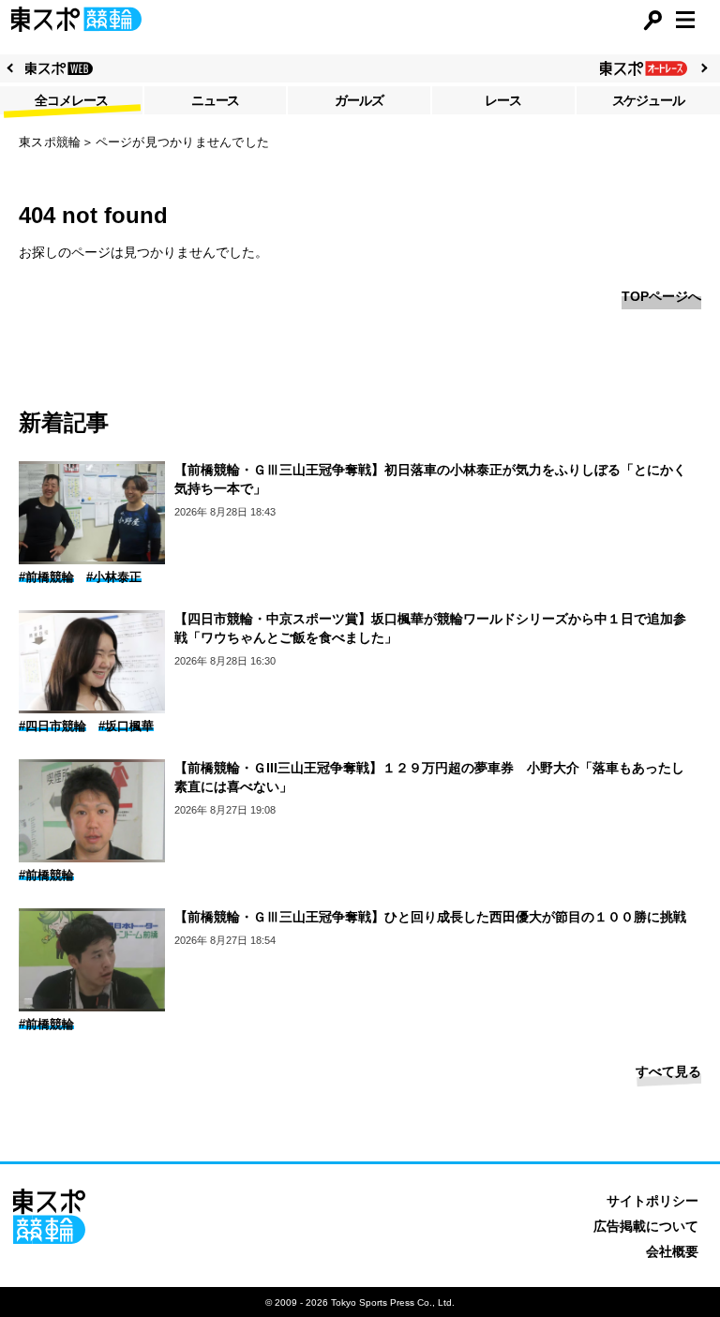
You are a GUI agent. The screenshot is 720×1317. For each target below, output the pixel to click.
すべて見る (668, 1071)
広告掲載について (645, 1226)
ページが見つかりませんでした (183, 142)
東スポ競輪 (50, 142)
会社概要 (672, 1251)
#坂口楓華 (126, 726)
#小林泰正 (114, 577)
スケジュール (648, 100)
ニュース (215, 100)
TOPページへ (661, 296)
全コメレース (71, 100)
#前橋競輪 (46, 577)
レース (503, 100)
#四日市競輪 (52, 726)
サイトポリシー (652, 1200)
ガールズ (359, 100)
